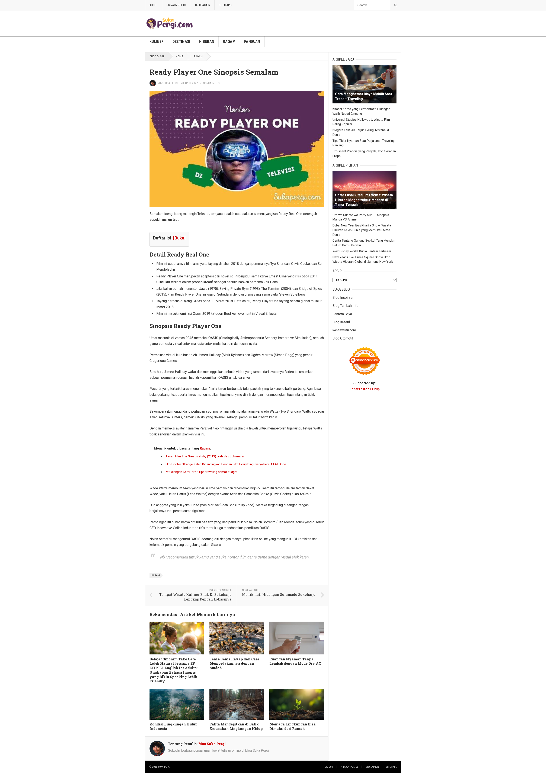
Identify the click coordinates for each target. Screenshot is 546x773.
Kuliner (157, 41)
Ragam (229, 41)
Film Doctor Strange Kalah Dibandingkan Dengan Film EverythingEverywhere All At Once (225, 464)
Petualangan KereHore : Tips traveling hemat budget (201, 472)
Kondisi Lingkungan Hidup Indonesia (173, 726)
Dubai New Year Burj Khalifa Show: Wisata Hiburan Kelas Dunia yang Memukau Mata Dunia (362, 230)
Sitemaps (225, 5)
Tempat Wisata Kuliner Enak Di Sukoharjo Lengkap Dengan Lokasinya (195, 597)
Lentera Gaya (342, 314)
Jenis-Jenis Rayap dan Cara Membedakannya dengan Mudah (234, 663)
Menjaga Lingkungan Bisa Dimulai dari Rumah (292, 726)
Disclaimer (202, 5)
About (154, 5)
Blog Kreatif (341, 322)
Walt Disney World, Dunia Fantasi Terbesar (362, 251)
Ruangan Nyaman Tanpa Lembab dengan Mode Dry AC (295, 661)
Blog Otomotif (343, 338)
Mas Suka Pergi (168, 83)
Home (179, 56)
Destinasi (181, 41)
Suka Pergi (164, 766)
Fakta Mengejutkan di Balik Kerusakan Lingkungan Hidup (236, 726)
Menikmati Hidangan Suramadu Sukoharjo (278, 594)
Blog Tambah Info (346, 306)
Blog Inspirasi (343, 298)
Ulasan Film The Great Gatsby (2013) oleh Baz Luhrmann (204, 456)
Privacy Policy (176, 5)
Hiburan (206, 41)
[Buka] (179, 238)
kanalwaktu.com (344, 330)
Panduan (252, 41)
